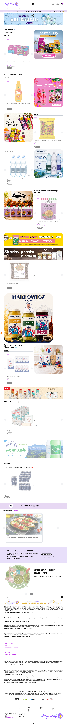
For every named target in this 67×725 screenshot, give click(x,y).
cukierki (6, 647)
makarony (6, 643)
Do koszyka (10, 68)
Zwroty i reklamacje (31, 711)
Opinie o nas (42, 708)
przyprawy (7, 650)
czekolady (10, 647)
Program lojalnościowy (8, 711)
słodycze (16, 647)
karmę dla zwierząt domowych (10, 654)
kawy (6, 645)
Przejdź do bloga (16, 510)
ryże (10, 643)
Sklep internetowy (33, 723)
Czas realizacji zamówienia (21, 708)
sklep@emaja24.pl (10, 717)
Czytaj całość (9, 539)
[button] (33, 4)
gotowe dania (7, 652)
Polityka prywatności (31, 710)
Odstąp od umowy (8, 710)
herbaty (8, 645)
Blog (52, 709)
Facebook (53, 707)
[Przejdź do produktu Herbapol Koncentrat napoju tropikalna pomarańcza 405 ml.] (18, 91)
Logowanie (6, 707)
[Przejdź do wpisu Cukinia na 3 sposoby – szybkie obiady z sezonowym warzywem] (24, 524)
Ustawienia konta (7, 708)
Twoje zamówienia (8, 709)
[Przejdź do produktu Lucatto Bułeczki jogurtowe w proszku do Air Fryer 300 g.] (48, 209)
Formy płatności (19, 707)
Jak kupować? (30, 708)
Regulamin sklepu (31, 709)
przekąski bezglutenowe (9, 648)
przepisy (9, 535)
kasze (12, 643)
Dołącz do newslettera (46, 554)
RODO (29, 707)
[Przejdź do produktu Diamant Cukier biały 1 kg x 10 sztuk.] (18, 364)
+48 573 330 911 (8, 716)
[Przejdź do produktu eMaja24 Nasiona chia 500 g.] (19, 271)
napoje (6, 641)
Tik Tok (53, 708)
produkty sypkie (8, 656)
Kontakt (41, 707)
